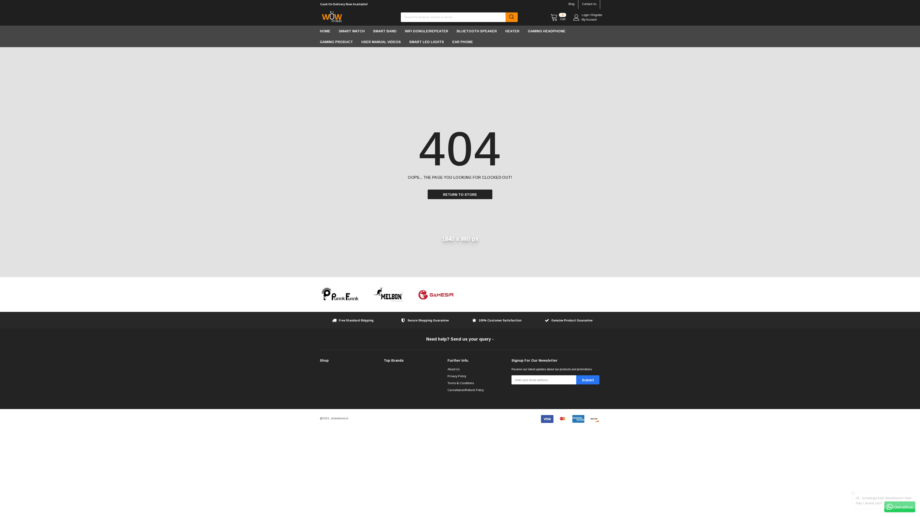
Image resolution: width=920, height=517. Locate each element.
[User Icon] (576, 17)
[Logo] (332, 15)
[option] (364, 4)
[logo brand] (340, 294)
